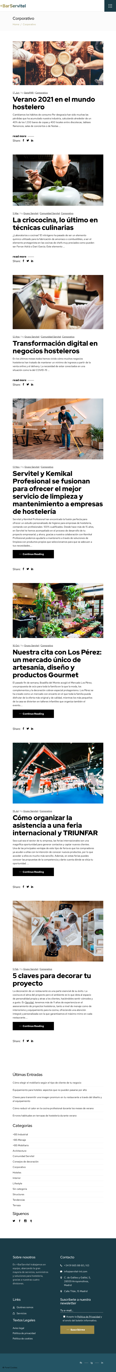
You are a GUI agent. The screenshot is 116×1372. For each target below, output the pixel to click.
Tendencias (19, 1199)
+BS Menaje (19, 1139)
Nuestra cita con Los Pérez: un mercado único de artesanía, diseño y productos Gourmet (57, 663)
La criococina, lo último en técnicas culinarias (55, 223)
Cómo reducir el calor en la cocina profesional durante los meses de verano (53, 1108)
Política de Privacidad (88, 1316)
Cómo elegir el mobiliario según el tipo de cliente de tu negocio (47, 1082)
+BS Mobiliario (21, 1145)
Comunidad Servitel (50, 213)
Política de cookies (23, 1338)
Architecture (19, 1150)
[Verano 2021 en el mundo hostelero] (58, 63)
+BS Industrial (20, 1134)
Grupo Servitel (30, 213)
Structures (18, 1194)
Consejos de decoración (26, 1161)
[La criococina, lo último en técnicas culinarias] (58, 180)
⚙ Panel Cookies (9, 1367)
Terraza (17, 1205)
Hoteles (17, 1172)
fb (81, 1362)
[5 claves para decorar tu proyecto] (58, 931)
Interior (17, 1178)
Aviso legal (18, 1328)
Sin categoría (20, 1189)
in (102, 1362)
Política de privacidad (24, 1333)
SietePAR (29, 92)
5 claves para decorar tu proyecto (52, 979)
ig (92, 1362)
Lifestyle (17, 1183)
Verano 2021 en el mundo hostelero (54, 103)
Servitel (20, 530)
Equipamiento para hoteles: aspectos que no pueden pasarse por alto (50, 1090)
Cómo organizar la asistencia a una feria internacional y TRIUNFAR (55, 825)
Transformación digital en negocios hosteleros (55, 347)
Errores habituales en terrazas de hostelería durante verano (45, 1115)
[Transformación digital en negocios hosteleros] (58, 302)
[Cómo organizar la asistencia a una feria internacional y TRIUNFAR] (58, 773)
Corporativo (41, 92)
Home (16, 24)
